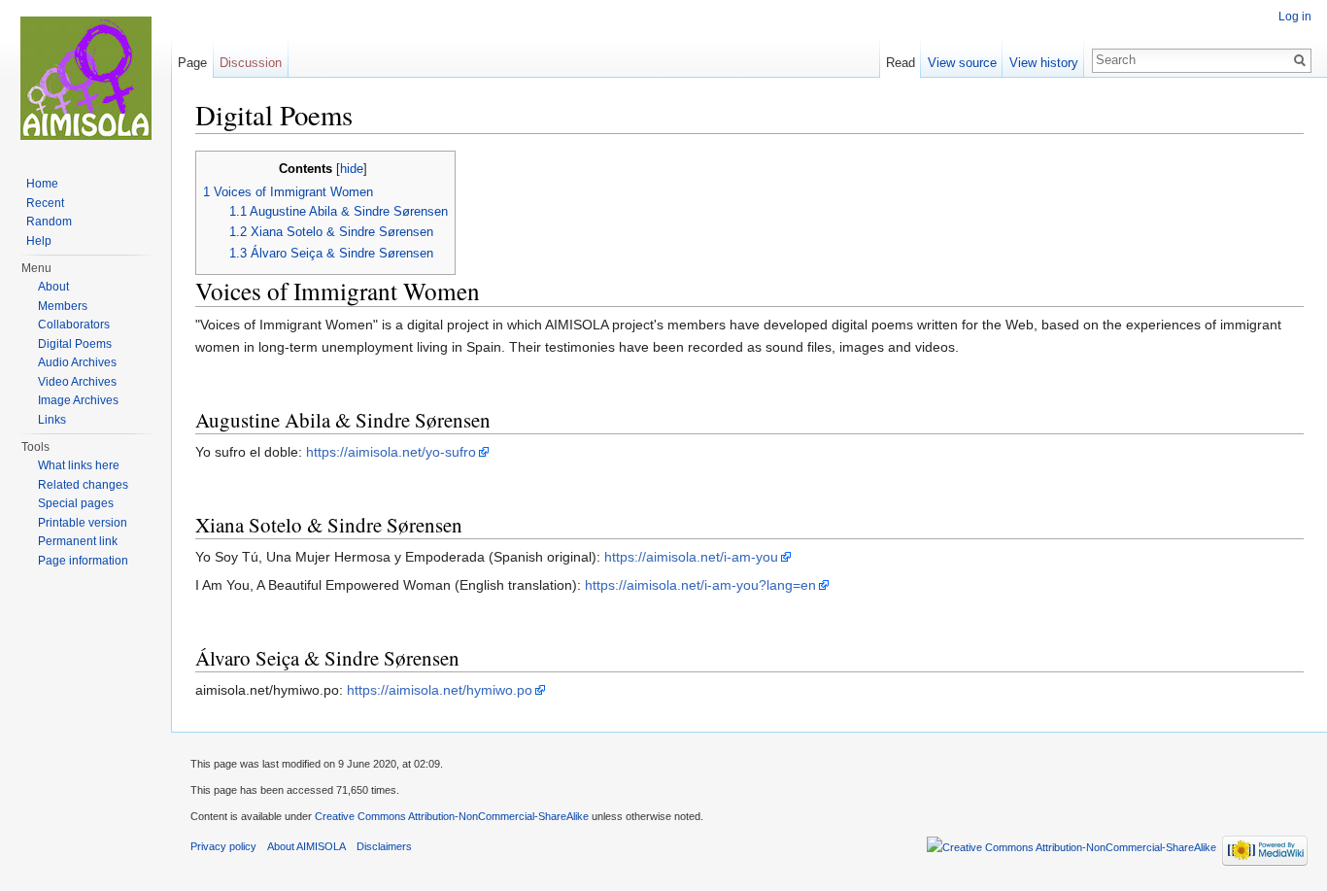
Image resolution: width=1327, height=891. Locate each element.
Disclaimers (384, 846)
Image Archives (78, 400)
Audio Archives (77, 362)
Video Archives (77, 382)
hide (351, 169)
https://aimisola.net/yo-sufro (391, 452)
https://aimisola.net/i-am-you (691, 557)
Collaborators (74, 324)
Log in (1294, 16)
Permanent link (78, 541)
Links (52, 420)
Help (38, 241)
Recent (45, 203)
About (53, 286)
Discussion (251, 62)
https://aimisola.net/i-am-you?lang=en (700, 585)
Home (42, 183)
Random (49, 221)
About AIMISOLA (306, 846)
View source (962, 62)
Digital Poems (75, 344)
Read (900, 62)
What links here (78, 465)
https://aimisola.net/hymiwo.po (439, 690)
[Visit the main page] (85, 77)
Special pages (76, 503)
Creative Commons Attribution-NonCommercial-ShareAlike (452, 816)
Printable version (82, 523)
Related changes (83, 485)
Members (62, 306)
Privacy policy (223, 846)
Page (192, 62)
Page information (83, 560)
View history (1043, 62)
